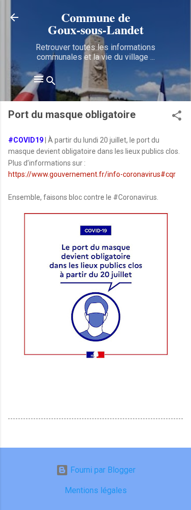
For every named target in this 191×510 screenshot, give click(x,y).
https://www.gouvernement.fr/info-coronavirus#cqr (92, 174)
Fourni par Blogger (101, 470)
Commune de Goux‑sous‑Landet (96, 23)
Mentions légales (96, 490)
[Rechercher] (51, 82)
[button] (177, 117)
